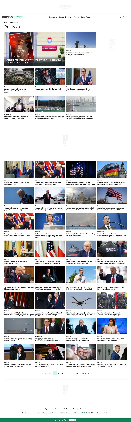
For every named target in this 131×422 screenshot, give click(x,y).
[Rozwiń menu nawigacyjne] (128, 17)
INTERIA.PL (85, 412)
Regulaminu (46, 412)
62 (77, 373)
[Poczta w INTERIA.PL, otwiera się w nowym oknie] (124, 17)
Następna (83, 373)
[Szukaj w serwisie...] (120, 17)
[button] (83, 17)
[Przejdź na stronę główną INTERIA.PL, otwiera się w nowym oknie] (7, 17)
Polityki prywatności (57, 412)
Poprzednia (48, 373)
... (73, 373)
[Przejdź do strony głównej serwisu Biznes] (18, 17)
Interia (6, 22)
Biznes (11, 22)
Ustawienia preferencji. (69, 412)
